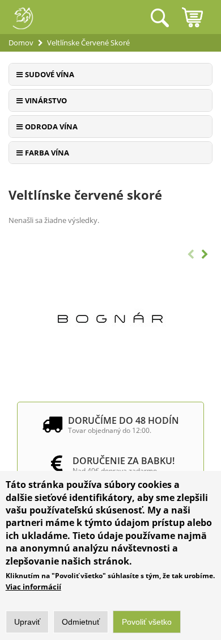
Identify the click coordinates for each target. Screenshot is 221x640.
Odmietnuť (81, 621)
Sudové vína (49, 74)
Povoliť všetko (147, 621)
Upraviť (27, 621)
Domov (20, 42)
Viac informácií (33, 587)
